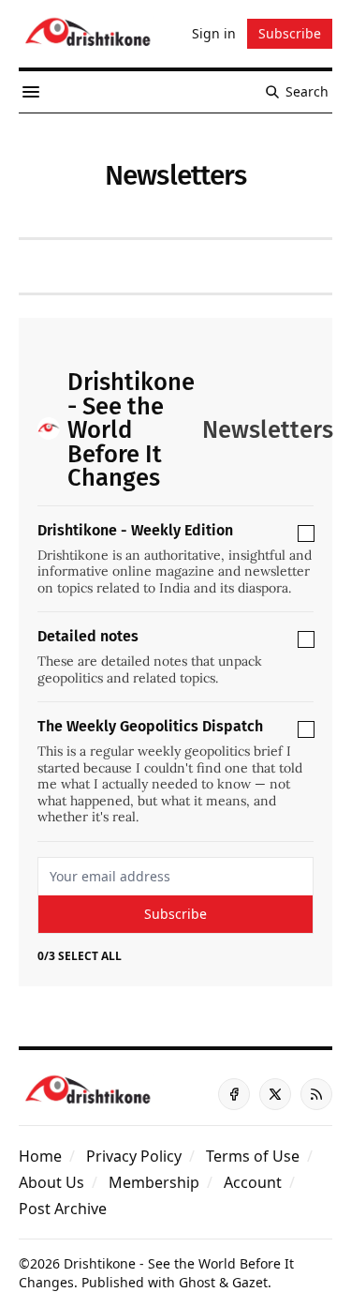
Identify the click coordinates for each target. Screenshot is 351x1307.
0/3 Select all (79, 956)
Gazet (250, 1282)
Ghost (197, 1282)
